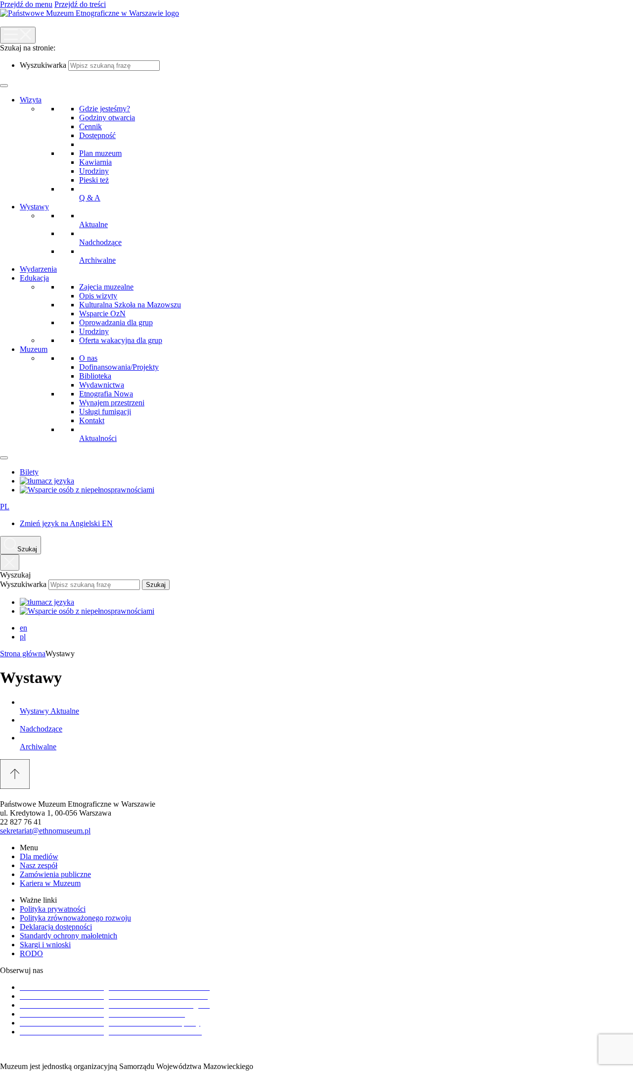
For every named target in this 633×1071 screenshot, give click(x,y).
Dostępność (97, 135)
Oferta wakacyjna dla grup (120, 340)
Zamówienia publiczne (55, 874)
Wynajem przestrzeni (111, 402)
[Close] (4, 457)
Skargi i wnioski (45, 944)
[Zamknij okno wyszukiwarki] (9, 562)
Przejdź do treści (80, 4)
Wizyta (31, 100)
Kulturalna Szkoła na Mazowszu (130, 304)
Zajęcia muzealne (106, 287)
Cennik (90, 126)
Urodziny (94, 171)
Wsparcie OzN (102, 313)
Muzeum (33, 349)
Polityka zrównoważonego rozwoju (75, 918)
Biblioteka (95, 376)
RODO (31, 953)
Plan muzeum (100, 153)
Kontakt (91, 420)
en (23, 628)
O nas (88, 358)
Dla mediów (39, 856)
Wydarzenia (38, 269)
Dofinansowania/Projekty (119, 367)
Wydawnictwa (101, 385)
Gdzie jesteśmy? (104, 108)
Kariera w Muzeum (50, 883)
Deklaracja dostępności (56, 927)
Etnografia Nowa (106, 393)
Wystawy (34, 206)
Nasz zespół (38, 865)
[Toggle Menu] (4, 85)
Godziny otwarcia (107, 117)
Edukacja (34, 278)
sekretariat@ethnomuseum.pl (45, 831)
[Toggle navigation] (18, 35)
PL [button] (4, 506)
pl (23, 637)
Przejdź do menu (26, 4)
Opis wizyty (98, 296)
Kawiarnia (95, 162)
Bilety (29, 472)
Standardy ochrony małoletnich (68, 935)
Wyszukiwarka (43, 65)
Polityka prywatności (53, 909)
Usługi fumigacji (105, 411)
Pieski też (94, 180)
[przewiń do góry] (316, 775)
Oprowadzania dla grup (116, 322)
